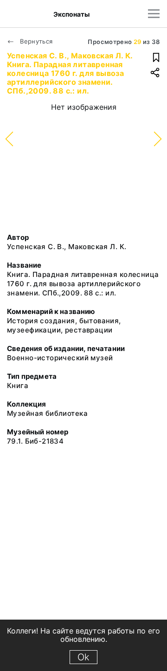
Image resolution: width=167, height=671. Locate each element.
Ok (83, 657)
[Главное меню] (153, 14)
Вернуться (35, 41)
